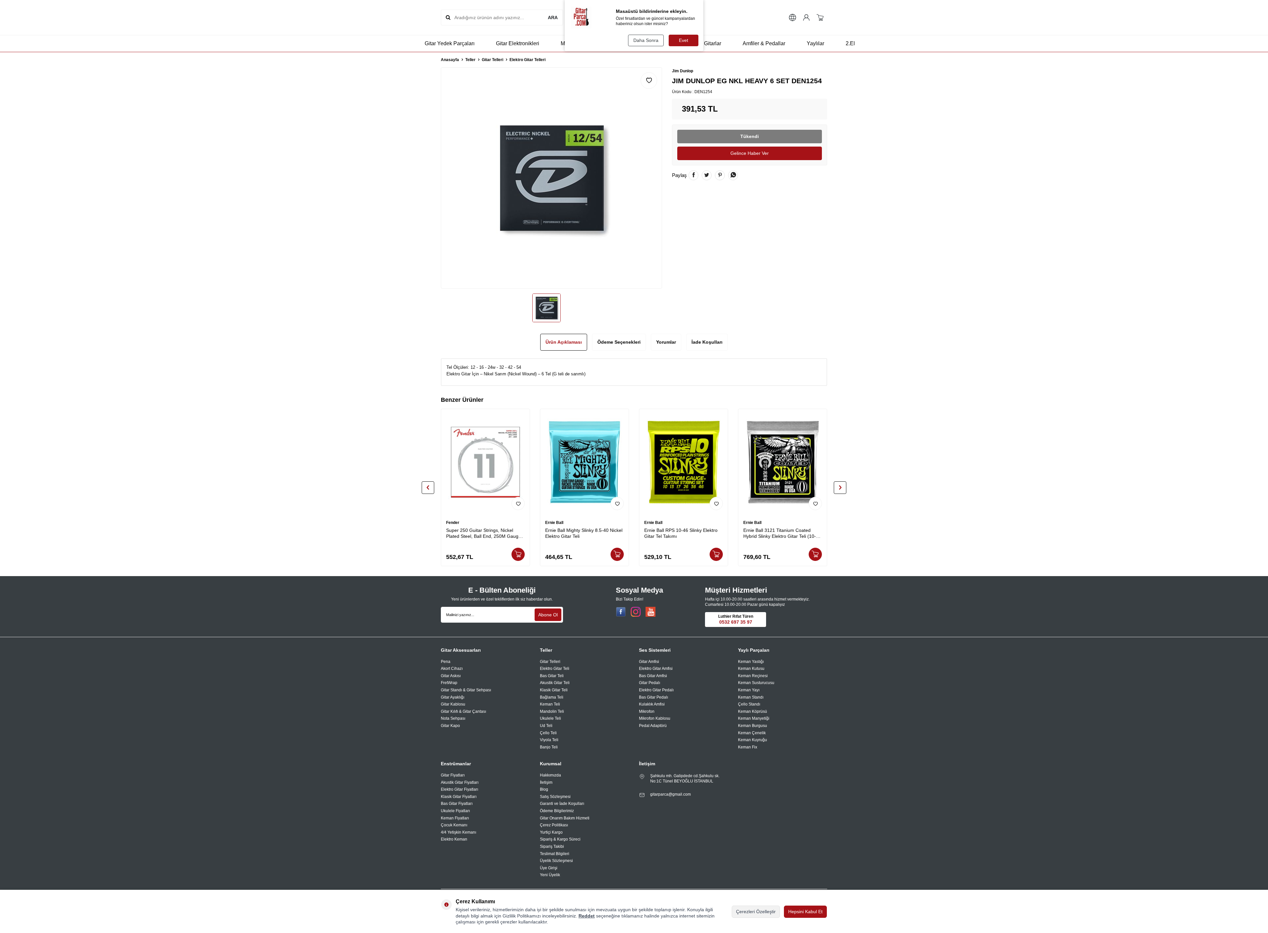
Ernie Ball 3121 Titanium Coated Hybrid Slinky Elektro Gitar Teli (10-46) (779, 534)
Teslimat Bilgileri (554, 853)
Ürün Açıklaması (564, 342)
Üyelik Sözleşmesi (556, 860)
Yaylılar (815, 43)
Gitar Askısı (451, 676)
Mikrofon (646, 711)
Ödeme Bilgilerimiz (557, 811)
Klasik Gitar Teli (554, 690)
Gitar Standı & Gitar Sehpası (466, 690)
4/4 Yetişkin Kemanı (458, 832)
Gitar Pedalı (649, 682)
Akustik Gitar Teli (555, 682)
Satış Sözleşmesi (555, 796)
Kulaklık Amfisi (652, 704)
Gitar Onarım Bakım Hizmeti (564, 818)
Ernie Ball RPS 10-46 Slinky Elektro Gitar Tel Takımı (681, 533)
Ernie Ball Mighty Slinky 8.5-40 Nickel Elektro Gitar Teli (583, 533)
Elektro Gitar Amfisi (656, 668)
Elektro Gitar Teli (554, 668)
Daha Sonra (645, 40)
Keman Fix (747, 747)
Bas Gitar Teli (552, 676)
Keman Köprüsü (752, 711)
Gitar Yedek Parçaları (450, 43)
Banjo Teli (549, 747)
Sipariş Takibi (552, 846)
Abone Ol (548, 614)
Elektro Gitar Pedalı (656, 690)
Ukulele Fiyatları (455, 811)
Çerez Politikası (554, 825)
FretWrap (449, 682)
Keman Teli (550, 704)
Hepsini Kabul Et (805, 911)
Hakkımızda (550, 775)
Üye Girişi (548, 868)
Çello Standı (749, 704)
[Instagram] (636, 612)
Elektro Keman (454, 839)
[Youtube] (650, 612)
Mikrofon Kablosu (654, 718)
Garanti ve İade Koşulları (562, 803)
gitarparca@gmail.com (670, 794)
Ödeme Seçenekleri (619, 342)
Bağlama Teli (551, 697)
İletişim (546, 782)
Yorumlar (666, 342)
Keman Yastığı (751, 661)
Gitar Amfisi (649, 661)
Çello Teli (548, 733)
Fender (452, 522)
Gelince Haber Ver (749, 153)
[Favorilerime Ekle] (518, 503)
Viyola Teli (549, 740)
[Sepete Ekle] (518, 554)
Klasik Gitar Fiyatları (458, 796)
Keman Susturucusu (756, 682)
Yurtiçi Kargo (551, 832)
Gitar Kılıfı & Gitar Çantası (463, 711)
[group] (551, 178)
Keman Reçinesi (753, 676)
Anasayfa (450, 59)
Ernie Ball (554, 522)
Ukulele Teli (550, 718)
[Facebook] (621, 612)
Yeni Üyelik (550, 875)
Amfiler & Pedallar (764, 43)
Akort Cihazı (452, 668)
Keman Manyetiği (753, 718)
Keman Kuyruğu (752, 740)
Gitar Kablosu (453, 704)
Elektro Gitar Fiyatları (459, 789)
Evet (683, 40)
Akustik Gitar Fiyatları (459, 782)
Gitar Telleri (492, 59)
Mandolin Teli (552, 711)
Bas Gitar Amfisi (653, 676)
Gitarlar (712, 43)
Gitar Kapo (450, 725)
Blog (544, 789)
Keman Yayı (748, 690)
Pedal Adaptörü (653, 725)
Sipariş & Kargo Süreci (560, 839)
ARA (553, 17)
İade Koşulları (706, 342)
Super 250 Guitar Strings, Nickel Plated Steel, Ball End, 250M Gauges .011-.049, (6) (484, 534)
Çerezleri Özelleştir (756, 911)
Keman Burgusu (752, 725)
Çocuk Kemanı (454, 825)
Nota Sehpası (453, 718)
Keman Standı (750, 697)
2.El (850, 43)
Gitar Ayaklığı (452, 697)
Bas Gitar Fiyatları (457, 803)
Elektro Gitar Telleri (528, 59)
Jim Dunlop (682, 71)
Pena (445, 661)
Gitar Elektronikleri (517, 43)
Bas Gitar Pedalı (653, 697)
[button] (428, 487)
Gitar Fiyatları (453, 775)
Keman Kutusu (751, 668)
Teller (470, 59)
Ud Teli (546, 725)
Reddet (587, 915)
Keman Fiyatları (455, 818)
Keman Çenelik (752, 733)
